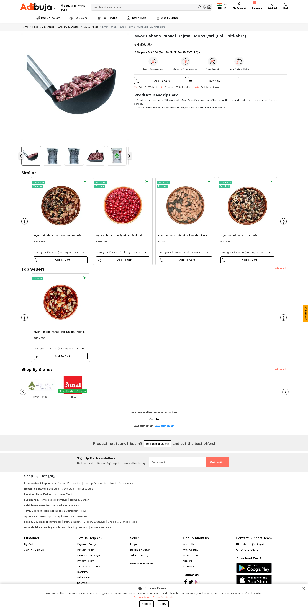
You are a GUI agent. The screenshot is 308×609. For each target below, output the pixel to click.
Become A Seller (140, 549)
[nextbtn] (285, 392)
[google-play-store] (254, 567)
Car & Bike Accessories (65, 505)
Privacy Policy (85, 560)
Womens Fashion (65, 494)
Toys (83, 510)
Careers (187, 560)
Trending (37, 186)
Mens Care (67, 488)
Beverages (55, 521)
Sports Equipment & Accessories (67, 516)
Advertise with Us (141, 563)
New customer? (164, 425)
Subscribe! (217, 462)
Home (25, 26)
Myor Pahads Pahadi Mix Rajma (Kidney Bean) (59, 332)
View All (281, 268)
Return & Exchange (88, 555)
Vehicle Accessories (37, 505)
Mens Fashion (44, 494)
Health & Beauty (34, 488)
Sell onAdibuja (210, 87)
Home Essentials (101, 527)
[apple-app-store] (254, 580)
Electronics (74, 483)
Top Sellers (80, 18)
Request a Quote (157, 443)
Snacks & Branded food (122, 521)
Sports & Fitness (35, 516)
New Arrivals (138, 18)
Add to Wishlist (147, 87)
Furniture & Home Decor (39, 499)
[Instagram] (197, 582)
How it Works (191, 555)
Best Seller (38, 183)
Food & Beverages (43, 26)
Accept (146, 603)
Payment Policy (86, 544)
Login (133, 544)
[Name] (199, 7)
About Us (188, 544)
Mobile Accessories (121, 483)
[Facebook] (185, 582)
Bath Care (53, 488)
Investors (188, 566)
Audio (61, 483)
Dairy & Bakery (72, 521)
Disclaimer (83, 571)
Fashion (29, 494)
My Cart (28, 544)
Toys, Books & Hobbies (38, 510)
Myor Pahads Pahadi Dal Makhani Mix (182, 235)
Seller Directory (139, 555)
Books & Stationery (66, 510)
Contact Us (305, 313)
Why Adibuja (190, 549)
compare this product (178, 87)
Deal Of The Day (50, 18)
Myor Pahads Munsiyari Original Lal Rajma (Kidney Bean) (119, 236)
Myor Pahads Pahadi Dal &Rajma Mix (57, 235)
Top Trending (109, 18)
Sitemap (82, 582)
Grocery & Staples (69, 26)
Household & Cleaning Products (44, 527)
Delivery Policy (85, 549)
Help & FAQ (84, 577)
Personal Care (84, 488)
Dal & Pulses (90, 26)
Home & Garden (79, 499)
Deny (163, 603)
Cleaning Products (78, 527)
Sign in (154, 419)
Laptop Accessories (96, 483)
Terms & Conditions (89, 566)
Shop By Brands (169, 18)
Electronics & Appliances (40, 483)
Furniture (62, 499)
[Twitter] (191, 582)
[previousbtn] (23, 392)
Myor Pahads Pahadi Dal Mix (238, 235)
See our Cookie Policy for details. (154, 597)
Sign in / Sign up (34, 549)
